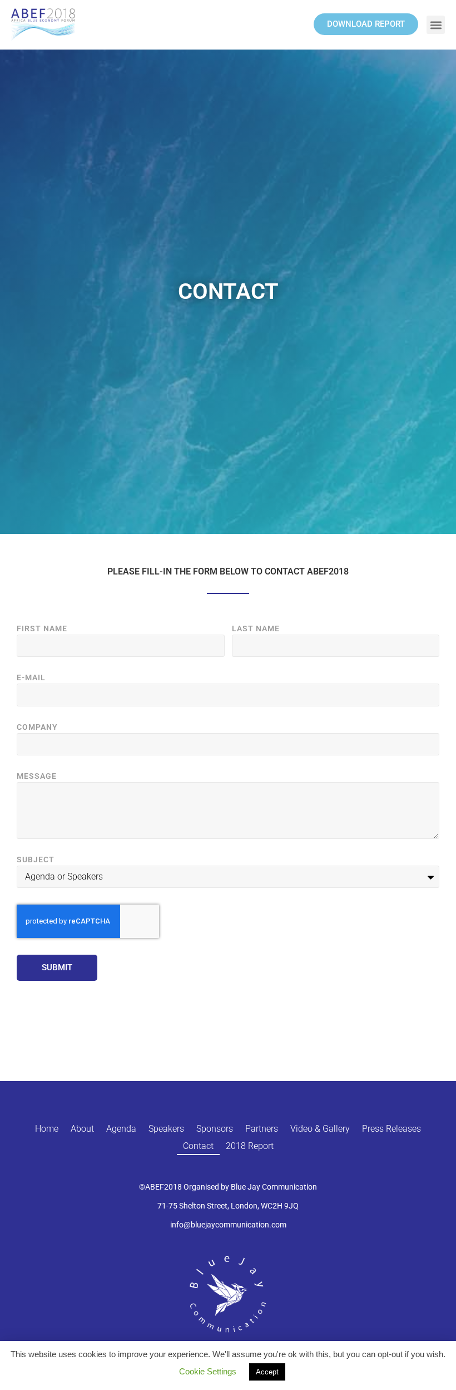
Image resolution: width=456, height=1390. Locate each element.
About (82, 1128)
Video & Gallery (320, 1128)
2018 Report (250, 1146)
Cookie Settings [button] (207, 1371)
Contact (198, 1146)
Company (37, 727)
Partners (261, 1128)
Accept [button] (267, 1372)
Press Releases (391, 1128)
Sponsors (214, 1128)
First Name (42, 629)
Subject (35, 860)
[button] (436, 25)
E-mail (31, 678)
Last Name (256, 629)
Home (46, 1128)
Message (37, 776)
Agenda (121, 1128)
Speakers (166, 1128)
